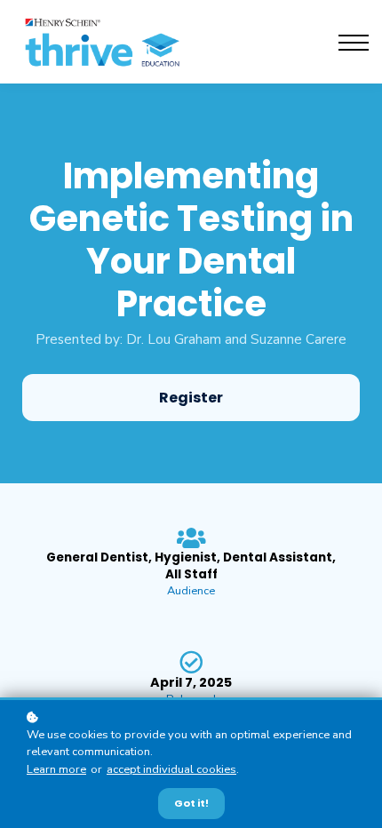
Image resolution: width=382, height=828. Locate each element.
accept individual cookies (171, 769)
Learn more (56, 769)
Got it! (191, 803)
